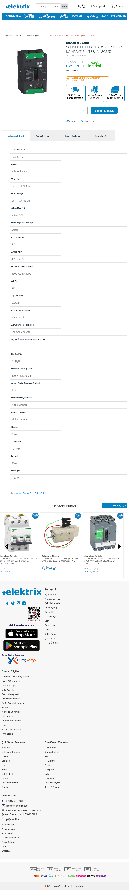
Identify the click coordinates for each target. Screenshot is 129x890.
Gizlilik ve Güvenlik (11, 698)
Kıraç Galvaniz (9, 842)
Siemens (6, 747)
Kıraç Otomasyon (10, 837)
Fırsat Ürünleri (52, 642)
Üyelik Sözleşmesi (11, 681)
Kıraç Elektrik (8, 829)
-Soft (48, 886)
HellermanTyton (52, 782)
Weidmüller (50, 747)
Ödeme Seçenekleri (11, 720)
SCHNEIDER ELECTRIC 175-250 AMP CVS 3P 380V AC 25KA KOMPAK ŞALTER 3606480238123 (106, 560)
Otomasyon (118, 15)
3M (46, 756)
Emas (4, 765)
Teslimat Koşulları (10, 685)
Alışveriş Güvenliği (11, 712)
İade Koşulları (8, 690)
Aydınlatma (13, 15)
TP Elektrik (50, 760)
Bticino (48, 765)
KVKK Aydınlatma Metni (13, 703)
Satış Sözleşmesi (10, 694)
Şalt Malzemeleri (46, 16)
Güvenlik (78, 15)
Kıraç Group (8, 824)
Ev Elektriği (92, 16)
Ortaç (47, 774)
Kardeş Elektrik (52, 752)
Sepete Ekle (104, 110)
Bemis (5, 787)
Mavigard (49, 769)
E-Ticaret (55, 886)
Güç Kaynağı (63, 16)
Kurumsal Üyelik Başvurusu (15, 676)
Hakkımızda (7, 716)
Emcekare (7, 851)
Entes (4, 769)
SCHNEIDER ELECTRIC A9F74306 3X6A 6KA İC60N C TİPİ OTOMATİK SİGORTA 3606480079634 (22, 560)
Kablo (47, 629)
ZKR (4, 846)
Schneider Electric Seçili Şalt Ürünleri (29, 493)
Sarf (104, 15)
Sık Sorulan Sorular (11, 729)
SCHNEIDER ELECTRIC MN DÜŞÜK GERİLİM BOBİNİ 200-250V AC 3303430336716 (64, 559)
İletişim (5, 707)
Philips (5, 756)
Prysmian (49, 778)
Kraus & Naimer (52, 787)
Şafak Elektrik (8, 774)
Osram (5, 778)
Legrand (6, 760)
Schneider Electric (11, 556)
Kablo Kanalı (51, 634)
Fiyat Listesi (7, 733)
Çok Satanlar (51, 638)
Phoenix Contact (10, 782)
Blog (4, 725)
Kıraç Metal (7, 833)
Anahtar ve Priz (29, 16)
